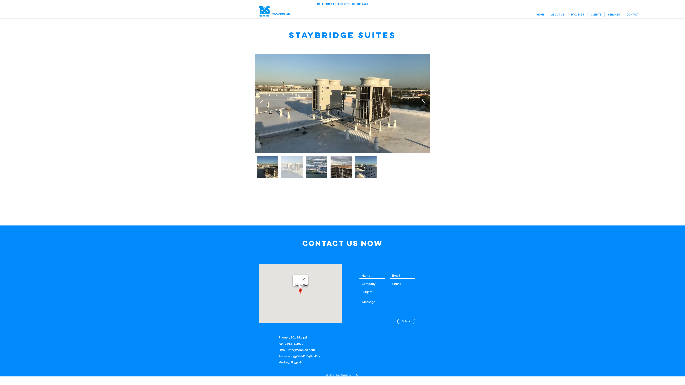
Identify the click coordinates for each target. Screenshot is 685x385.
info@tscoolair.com (301, 350)
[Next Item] (424, 103)
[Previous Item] (261, 103)
